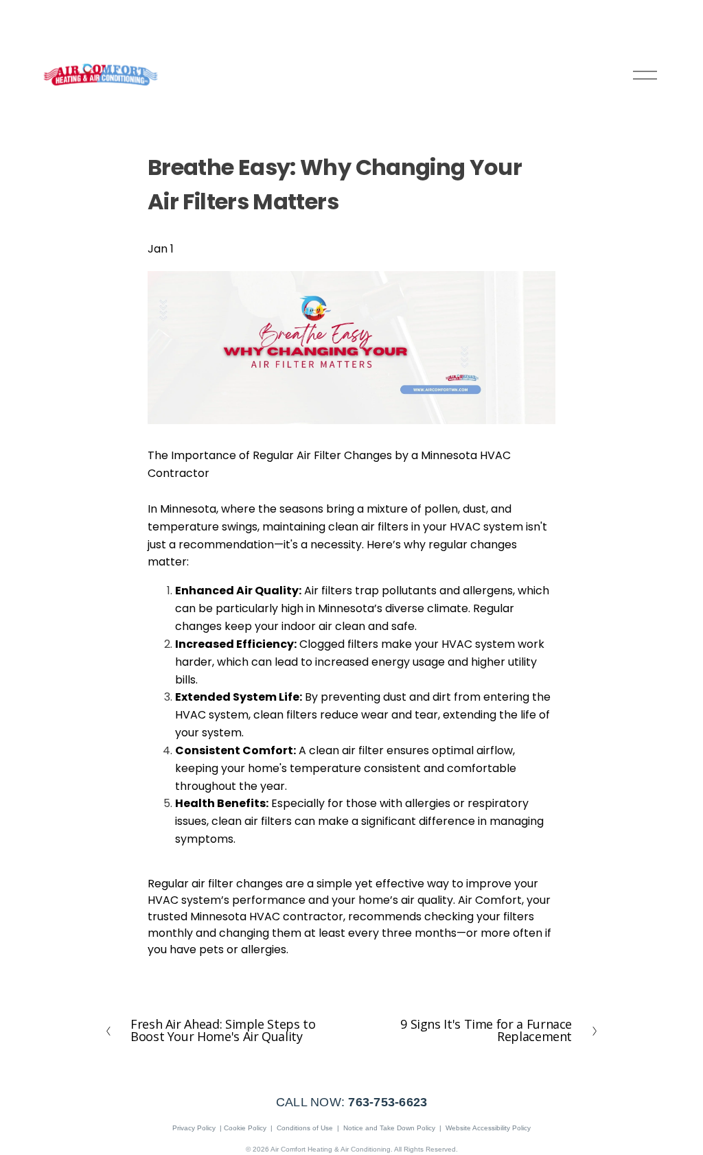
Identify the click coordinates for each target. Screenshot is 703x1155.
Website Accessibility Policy (488, 1128)
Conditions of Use (305, 1128)
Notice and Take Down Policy (389, 1128)
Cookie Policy (245, 1128)
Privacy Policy (194, 1128)
